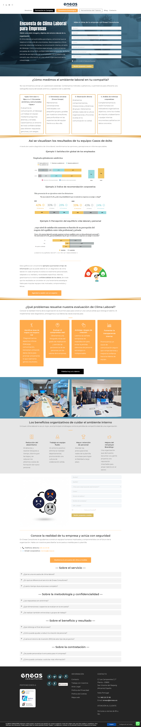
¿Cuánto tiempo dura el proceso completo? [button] (40, 586)
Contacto (75, 679)
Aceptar (112, 724)
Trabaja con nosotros (79, 683)
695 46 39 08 (44, 548)
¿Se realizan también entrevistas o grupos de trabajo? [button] (44, 613)
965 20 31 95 (106, 697)
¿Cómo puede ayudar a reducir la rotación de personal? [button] (45, 633)
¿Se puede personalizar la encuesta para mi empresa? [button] (44, 653)
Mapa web (75, 697)
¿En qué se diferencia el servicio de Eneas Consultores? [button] (45, 580)
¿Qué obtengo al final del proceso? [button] (37, 627)
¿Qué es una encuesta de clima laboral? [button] (39, 574)
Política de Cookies (79, 694)
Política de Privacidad (80, 690)
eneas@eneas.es (110, 700)
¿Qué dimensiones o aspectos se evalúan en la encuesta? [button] (46, 607)
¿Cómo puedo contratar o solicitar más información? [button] (44, 659)
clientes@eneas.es (47, 551)
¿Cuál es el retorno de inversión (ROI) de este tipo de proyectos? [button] (48, 639)
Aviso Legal (75, 687)
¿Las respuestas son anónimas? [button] (36, 601)
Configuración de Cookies (126, 724)
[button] (44, 293)
